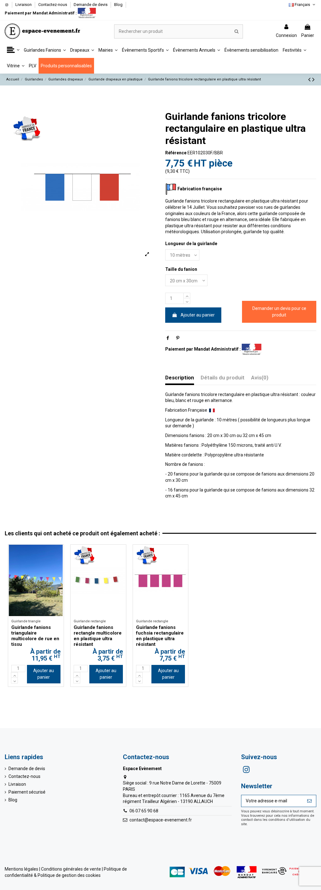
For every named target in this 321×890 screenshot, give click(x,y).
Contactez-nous (53, 4)
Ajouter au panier (198, 314)
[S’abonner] (309, 801)
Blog (118, 4)
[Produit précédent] (310, 79)
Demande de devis (91, 4)
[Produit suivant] (313, 79)
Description (179, 378)
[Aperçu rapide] (59, 554)
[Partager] (167, 338)
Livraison (24, 4)
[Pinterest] (177, 338)
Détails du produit (223, 378)
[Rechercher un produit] (236, 31)
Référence (176, 152)
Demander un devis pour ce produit (279, 311)
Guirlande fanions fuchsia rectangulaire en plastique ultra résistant (160, 636)
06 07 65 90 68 (143, 810)
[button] (13, 50)
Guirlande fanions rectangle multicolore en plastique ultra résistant (98, 636)
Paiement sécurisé (26, 792)
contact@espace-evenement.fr (160, 819)
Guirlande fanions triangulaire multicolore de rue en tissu (35, 636)
